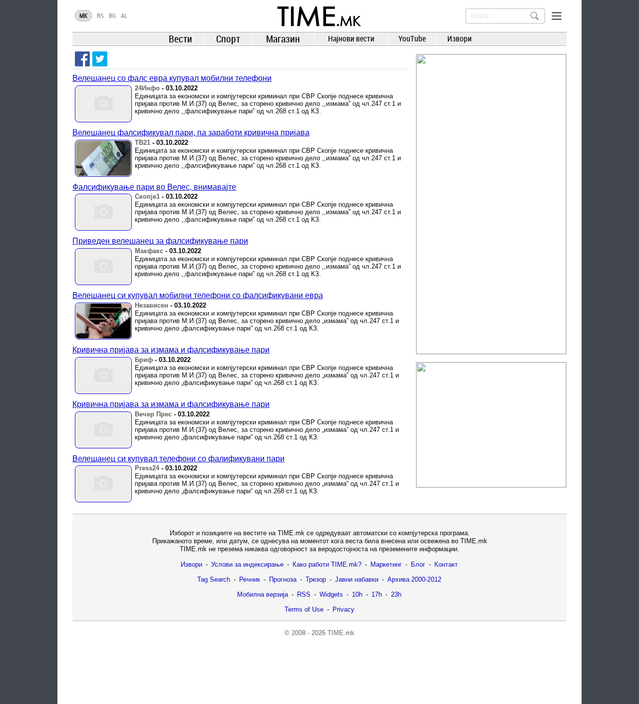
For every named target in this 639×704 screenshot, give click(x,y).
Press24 (147, 468)
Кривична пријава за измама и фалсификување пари (171, 350)
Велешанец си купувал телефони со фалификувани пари (178, 458)
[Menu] (556, 15)
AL (124, 15)
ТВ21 (142, 142)
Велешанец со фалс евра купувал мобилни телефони (172, 78)
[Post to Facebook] (82, 58)
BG (112, 15)
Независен (151, 305)
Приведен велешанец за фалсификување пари (160, 241)
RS (100, 15)
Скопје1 (147, 196)
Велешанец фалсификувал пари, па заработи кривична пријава (191, 132)
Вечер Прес (153, 414)
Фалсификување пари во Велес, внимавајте (154, 187)
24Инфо (147, 88)
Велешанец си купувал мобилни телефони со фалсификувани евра (197, 295)
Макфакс (149, 251)
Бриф (144, 359)
